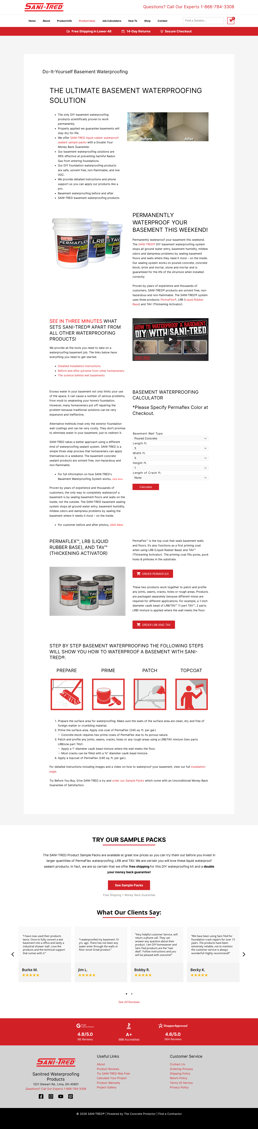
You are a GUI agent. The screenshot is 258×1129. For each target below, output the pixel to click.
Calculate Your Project (112, 1078)
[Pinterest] (70, 1096)
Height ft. (140, 463)
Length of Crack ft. (147, 472)
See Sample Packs (129, 885)
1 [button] (126, 993)
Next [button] (244, 954)
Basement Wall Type (148, 433)
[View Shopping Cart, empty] (230, 20)
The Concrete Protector (140, 1114)
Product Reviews (108, 1069)
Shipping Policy (180, 1073)
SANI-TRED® (146, 244)
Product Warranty (108, 1082)
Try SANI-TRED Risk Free (113, 1073)
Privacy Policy (179, 1087)
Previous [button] (14, 954)
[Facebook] (41, 1096)
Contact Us (177, 1064)
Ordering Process (181, 1069)
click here (117, 479)
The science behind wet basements (81, 375)
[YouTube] (60, 1096)
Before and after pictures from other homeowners (91, 370)
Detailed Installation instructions (79, 366)
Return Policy (178, 1078)
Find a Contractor (170, 1114)
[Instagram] (50, 1096)
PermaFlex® (168, 299)
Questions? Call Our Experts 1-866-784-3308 (188, 6)
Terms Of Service (181, 1082)
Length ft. (140, 443)
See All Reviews (129, 1002)
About (101, 1064)
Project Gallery (107, 1087)
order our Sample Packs (128, 780)
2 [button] (131, 993)
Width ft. (139, 453)
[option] (44, 954)
